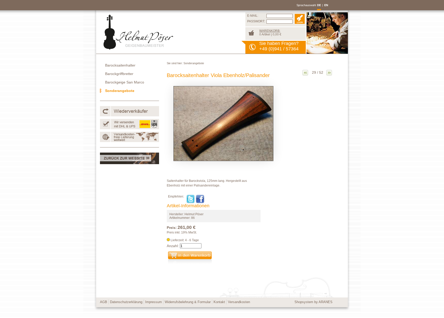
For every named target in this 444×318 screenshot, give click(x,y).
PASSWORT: (256, 21)
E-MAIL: (252, 15)
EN (326, 5)
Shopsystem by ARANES (313, 302)
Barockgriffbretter (119, 74)
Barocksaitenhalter (120, 65)
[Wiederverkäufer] (129, 115)
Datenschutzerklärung (126, 302)
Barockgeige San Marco (124, 82)
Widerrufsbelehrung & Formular (188, 302)
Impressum (153, 302)
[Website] (129, 163)
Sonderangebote (193, 63)
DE (319, 5)
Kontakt (219, 302)
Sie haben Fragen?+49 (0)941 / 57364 (279, 46)
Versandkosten (239, 302)
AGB (103, 302)
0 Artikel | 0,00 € (270, 32)
